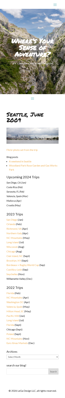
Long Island (12, 242)
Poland (10, 333)
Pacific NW (12, 315)
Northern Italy (14, 233)
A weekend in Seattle (20, 161)
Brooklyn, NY (13, 260)
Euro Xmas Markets (17, 342)
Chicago (10, 251)
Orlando (10, 224)
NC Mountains (14, 237)
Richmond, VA (14, 228)
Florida (10, 293)
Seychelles (12, 274)
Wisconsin (12, 246)
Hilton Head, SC (15, 311)
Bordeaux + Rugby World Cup (22, 264)
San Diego (11, 219)
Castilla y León (14, 269)
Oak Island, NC (14, 255)
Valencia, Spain (14, 306)
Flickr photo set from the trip (22, 149)
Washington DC (15, 302)
